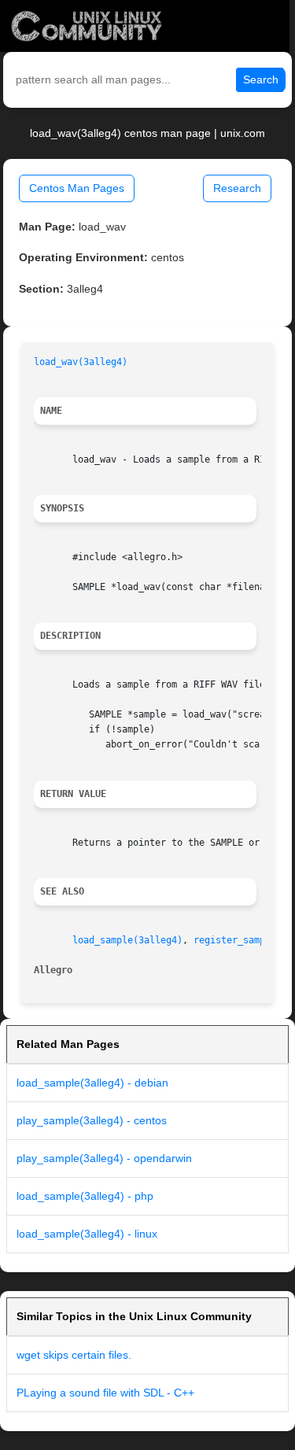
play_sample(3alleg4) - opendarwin (104, 1158)
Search (260, 79)
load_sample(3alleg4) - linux (87, 1233)
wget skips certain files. (74, 1355)
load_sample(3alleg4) (127, 940)
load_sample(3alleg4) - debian (92, 1082)
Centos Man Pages (76, 188)
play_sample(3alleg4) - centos (92, 1120)
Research (237, 188)
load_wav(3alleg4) (80, 361)
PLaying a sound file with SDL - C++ (105, 1392)
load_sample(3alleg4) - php (85, 1196)
